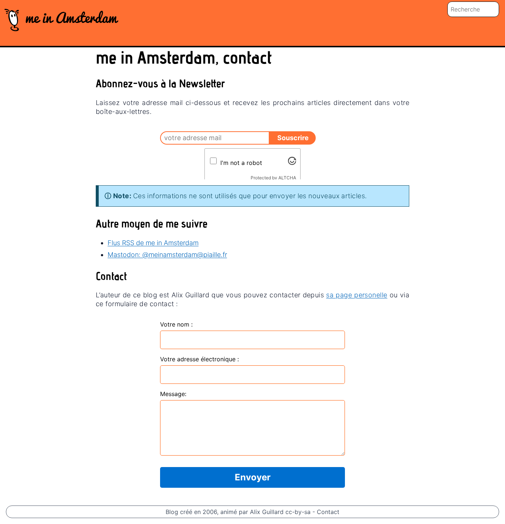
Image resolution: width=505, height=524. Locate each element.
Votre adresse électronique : (199, 359)
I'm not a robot (241, 162)
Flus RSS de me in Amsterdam (153, 243)
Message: (173, 394)
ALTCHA (287, 177)
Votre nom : (176, 324)
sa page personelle (356, 295)
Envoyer (253, 477)
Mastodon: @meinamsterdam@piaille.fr (167, 254)
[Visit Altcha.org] (292, 161)
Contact (328, 511)
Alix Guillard (267, 511)
